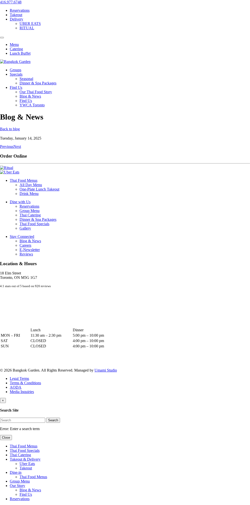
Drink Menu (29, 194)
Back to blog (10, 129)
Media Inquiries (22, 392)
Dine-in (15, 472)
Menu (14, 44)
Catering (16, 49)
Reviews (26, 254)
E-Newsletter (30, 250)
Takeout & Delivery (25, 459)
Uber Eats (27, 464)
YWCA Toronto (32, 105)
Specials (16, 74)
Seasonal (26, 79)
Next (17, 146)
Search (53, 420)
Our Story (17, 486)
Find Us (16, 87)
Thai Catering (30, 215)
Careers (25, 245)
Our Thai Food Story (36, 92)
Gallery (25, 228)
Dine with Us (20, 202)
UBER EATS (30, 23)
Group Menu (30, 211)
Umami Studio (105, 370)
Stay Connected (22, 236)
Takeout (16, 15)
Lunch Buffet (20, 53)
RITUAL (27, 28)
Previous (6, 146)
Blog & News (30, 96)
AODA (15, 387)
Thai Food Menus (23, 180)
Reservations (20, 10)
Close (6, 437)
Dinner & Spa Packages (38, 83)
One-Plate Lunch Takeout (39, 189)
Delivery (16, 19)
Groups (15, 70)
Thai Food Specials (34, 224)
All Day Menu (31, 185)
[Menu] (2, 37)
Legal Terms (19, 378)
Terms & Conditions (25, 383)
